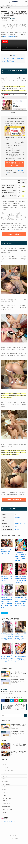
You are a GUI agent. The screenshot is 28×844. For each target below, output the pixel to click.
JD (7, 693)
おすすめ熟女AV (6, 784)
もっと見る (4, 612)
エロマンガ (5, 767)
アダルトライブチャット (8, 770)
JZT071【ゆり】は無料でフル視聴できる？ (13, 58)
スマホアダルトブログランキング (8, 821)
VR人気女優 (5, 800)
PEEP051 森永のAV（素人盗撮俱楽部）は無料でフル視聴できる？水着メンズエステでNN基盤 (20, 556)
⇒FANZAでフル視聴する (14, 234)
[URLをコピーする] (25, 700)
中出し (16, 526)
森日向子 (17, 529)
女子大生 (17, 523)
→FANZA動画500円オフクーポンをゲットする (14, 164)
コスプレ (3, 693)
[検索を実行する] (25, 715)
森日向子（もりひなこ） (9, 36)
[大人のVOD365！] (14, 2)
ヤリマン (22, 523)
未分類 (4, 812)
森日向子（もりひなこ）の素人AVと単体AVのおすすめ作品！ (7, 551)
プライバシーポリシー (14, 835)
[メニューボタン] (2, 2)
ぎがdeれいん (18, 517)
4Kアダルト (5, 786)
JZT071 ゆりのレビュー (8, 60)
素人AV (13, 18)
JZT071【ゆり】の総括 (8, 61)
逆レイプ (5, 778)
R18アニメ (5, 792)
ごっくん (24, 691)
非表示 (14, 55)
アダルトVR (5, 795)
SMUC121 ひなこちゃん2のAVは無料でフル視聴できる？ (6, 578)
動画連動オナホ (6, 806)
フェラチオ (5, 781)
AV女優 (4, 789)
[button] (3, 700)
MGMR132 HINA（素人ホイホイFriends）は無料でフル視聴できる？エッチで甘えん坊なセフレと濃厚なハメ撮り (21, 601)
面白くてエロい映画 (7, 809)
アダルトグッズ (6, 803)
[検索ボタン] (26, 2)
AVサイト (5, 773)
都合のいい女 (13, 691)
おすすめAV (5, 776)
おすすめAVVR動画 (7, 798)
